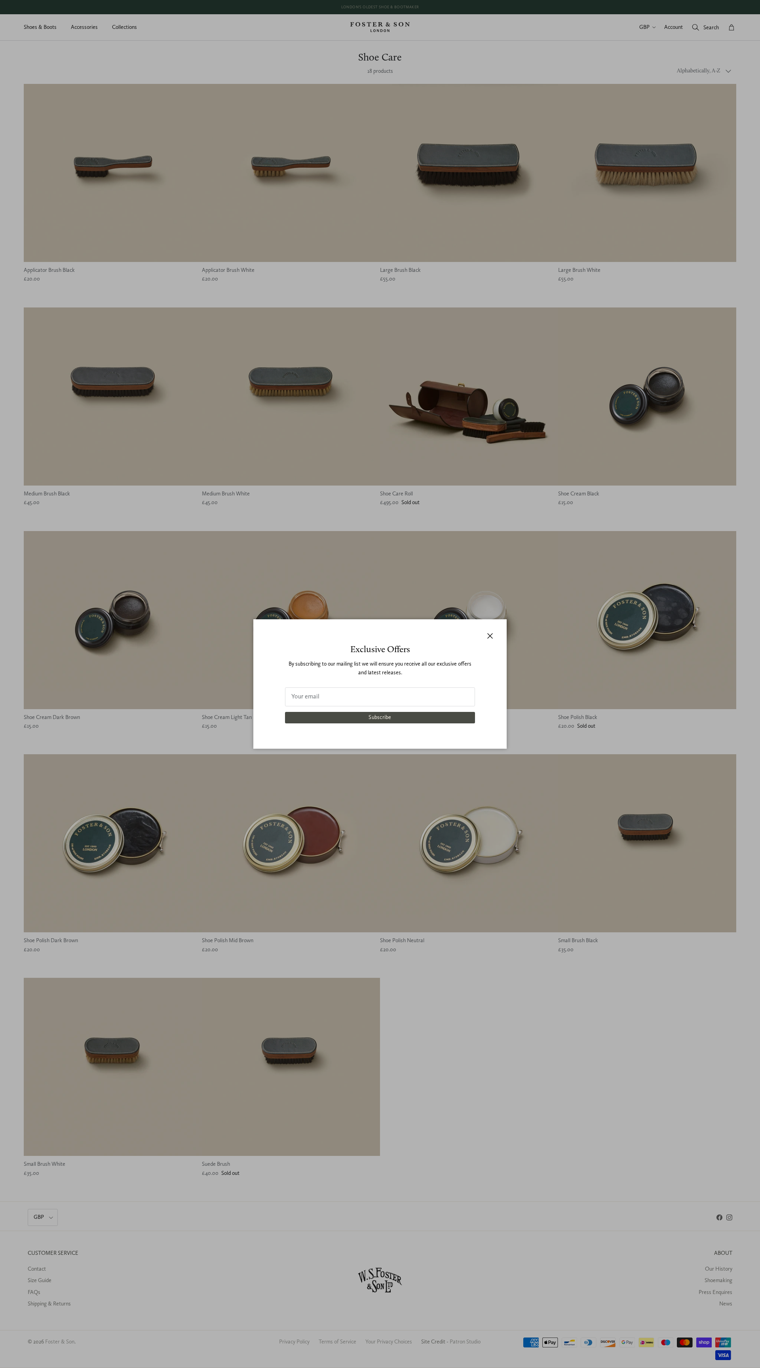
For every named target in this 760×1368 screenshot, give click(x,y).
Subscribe (380, 717)
